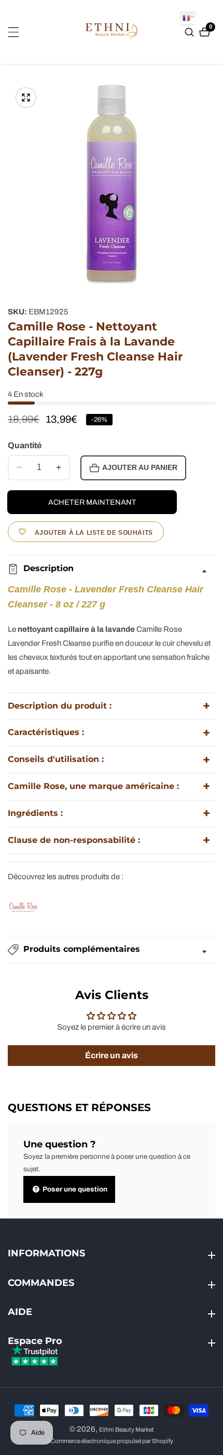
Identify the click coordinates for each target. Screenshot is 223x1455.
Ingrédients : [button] (35, 813)
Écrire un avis (111, 1055)
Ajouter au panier (139, 468)
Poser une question (74, 1189)
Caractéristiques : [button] (46, 732)
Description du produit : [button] (60, 706)
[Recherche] (191, 32)
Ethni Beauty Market (126, 1430)
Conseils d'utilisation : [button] (56, 759)
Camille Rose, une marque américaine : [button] (93, 786)
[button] (111, 949)
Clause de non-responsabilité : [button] (74, 840)
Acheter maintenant (92, 502)
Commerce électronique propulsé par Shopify (111, 1441)
